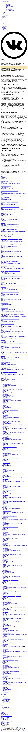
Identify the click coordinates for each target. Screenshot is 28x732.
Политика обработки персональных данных (11, 727)
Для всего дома (9, 6)
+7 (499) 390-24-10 (5, 714)
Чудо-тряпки (9, 9)
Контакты (5, 17)
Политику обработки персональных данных (13, 730)
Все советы (3, 60)
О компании (6, 707)
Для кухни (8, 4)
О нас (4, 12)
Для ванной (8, 5)
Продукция (5, 1)
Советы (5, 13)
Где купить (5, 15)
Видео (4, 16)
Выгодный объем (10, 10)
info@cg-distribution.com (6, 716)
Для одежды (9, 7)
